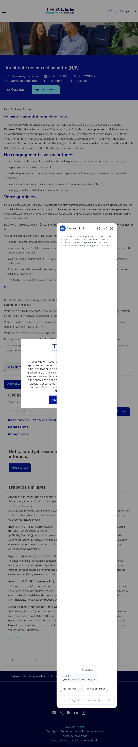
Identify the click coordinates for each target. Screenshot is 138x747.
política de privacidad (85, 242)
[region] (87, 464)
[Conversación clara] (98, 228)
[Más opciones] (64, 700)
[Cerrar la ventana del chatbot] (111, 228)
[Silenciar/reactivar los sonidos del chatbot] (105, 228)
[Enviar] (109, 700)
